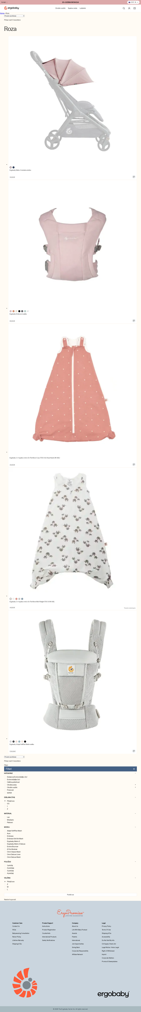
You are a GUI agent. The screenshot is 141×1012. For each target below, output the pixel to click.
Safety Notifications (48, 940)
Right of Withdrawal (108, 951)
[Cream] (16, 311)
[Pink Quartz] (16, 742)
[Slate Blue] (19, 742)
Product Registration (49, 930)
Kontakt (3, 2)
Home (2, 13)
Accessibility (106, 937)
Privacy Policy (106, 926)
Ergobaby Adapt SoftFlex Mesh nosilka (22, 744)
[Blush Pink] (11, 167)
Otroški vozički (60, 8)
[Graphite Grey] (13, 742)
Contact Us (16, 926)
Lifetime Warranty (18, 940)
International (76, 940)
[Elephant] (11, 599)
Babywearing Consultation (20, 933)
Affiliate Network (77, 954)
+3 (27, 311)
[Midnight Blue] (13, 167)
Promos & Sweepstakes (109, 961)
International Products (49, 937)
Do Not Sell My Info (108, 940)
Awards (74, 933)
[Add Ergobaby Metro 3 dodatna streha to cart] (134, 176)
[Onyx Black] (25, 742)
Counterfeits (46, 933)
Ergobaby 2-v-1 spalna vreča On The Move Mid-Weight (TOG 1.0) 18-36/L (32, 602)
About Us (75, 926)
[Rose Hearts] (16, 599)
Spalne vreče (72, 8)
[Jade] (25, 311)
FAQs (14, 930)
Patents (74, 937)
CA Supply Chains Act (109, 944)
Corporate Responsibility (80, 951)
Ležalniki (83, 8)
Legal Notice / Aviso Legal (110, 947)
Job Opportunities (78, 944)
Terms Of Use (106, 930)
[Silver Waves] (19, 599)
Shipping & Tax (17, 944)
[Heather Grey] (22, 311)
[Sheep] (13, 599)
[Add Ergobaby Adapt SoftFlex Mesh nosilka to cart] (134, 751)
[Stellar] (22, 599)
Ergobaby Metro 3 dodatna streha (20, 170)
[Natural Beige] (22, 742)
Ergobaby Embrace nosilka (18, 314)
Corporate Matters (108, 958)
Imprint (104, 954)
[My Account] (129, 8)
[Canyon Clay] (13, 311)
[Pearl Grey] (11, 742)
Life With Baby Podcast (79, 930)
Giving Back (76, 947)
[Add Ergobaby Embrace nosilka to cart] (134, 320)
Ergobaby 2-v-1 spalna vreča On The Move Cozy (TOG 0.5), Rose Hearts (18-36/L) (35, 458)
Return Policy (16, 937)
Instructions (46, 926)
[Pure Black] (19, 311)
